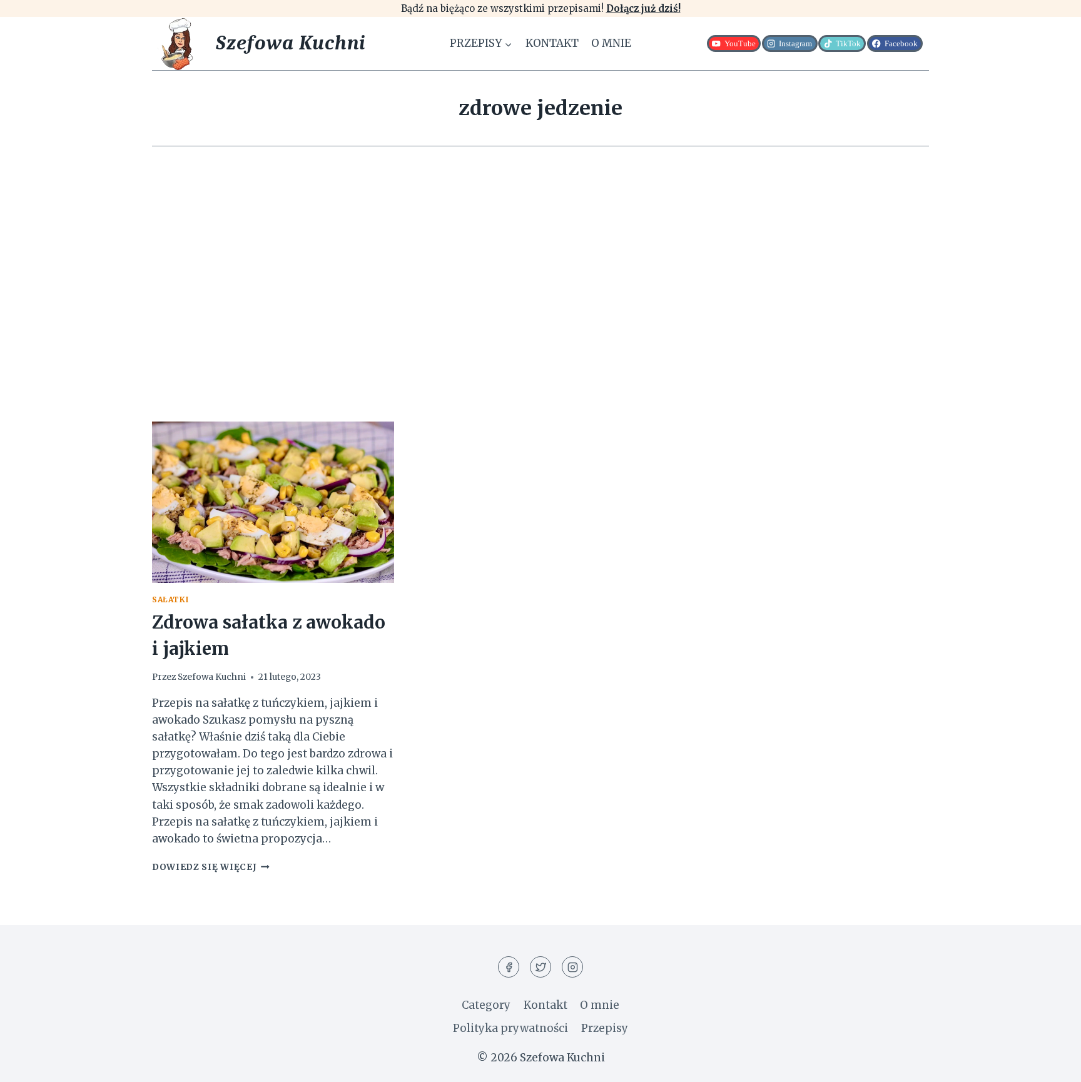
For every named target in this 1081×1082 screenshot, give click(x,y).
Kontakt (552, 43)
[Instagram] (572, 967)
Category (486, 1005)
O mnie (611, 43)
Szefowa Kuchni (212, 677)
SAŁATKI (170, 599)
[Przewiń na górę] (1049, 1063)
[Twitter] (540, 967)
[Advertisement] (540, 284)
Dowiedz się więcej (211, 867)
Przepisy (604, 1028)
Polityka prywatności (510, 1028)
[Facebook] (508, 967)
